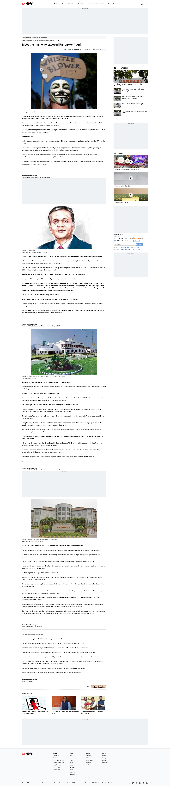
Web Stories (118, 153)
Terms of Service (58, 783)
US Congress (62, 470)
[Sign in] (146, 3)
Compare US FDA (27, 470)
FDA (59, 326)
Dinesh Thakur (34, 177)
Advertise (35, 783)
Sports (71, 762)
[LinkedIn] (147, 783)
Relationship (105, 762)
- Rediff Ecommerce (58, 762)
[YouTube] (143, 783)
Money (80, 4)
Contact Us (84, 783)
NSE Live (88, 758)
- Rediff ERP (56, 769)
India (41, 177)
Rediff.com (99, 783)
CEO (34, 626)
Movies (71, 760)
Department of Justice (50, 470)
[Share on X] (133, 783)
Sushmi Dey (26, 177)
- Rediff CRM (56, 767)
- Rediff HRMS (57, 765)
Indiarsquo (46, 177)
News (70, 4)
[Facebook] (136, 783)
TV (108, 4)
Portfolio (88, 765)
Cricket (71, 765)
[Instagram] (140, 783)
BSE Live (88, 755)
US (51, 177)
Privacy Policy (46, 783)
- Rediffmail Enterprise (59, 760)
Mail (63, 4)
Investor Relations (72, 783)
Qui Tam (28, 626)
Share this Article (99, 49)
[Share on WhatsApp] (129, 783)
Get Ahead (72, 767)
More (115, 4)
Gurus (102, 4)
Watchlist (88, 762)
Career (104, 760)
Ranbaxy (25, 326)
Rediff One (56, 758)
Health (104, 755)
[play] (131, 162)
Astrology (72, 772)
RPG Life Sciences (34, 326)
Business (29, 40)
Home (56, 4)
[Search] (141, 3)
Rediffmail (56, 755)
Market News (89, 760)
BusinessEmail (92, 4)
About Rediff (25, 783)
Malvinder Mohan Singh (48, 326)
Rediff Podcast (74, 774)
